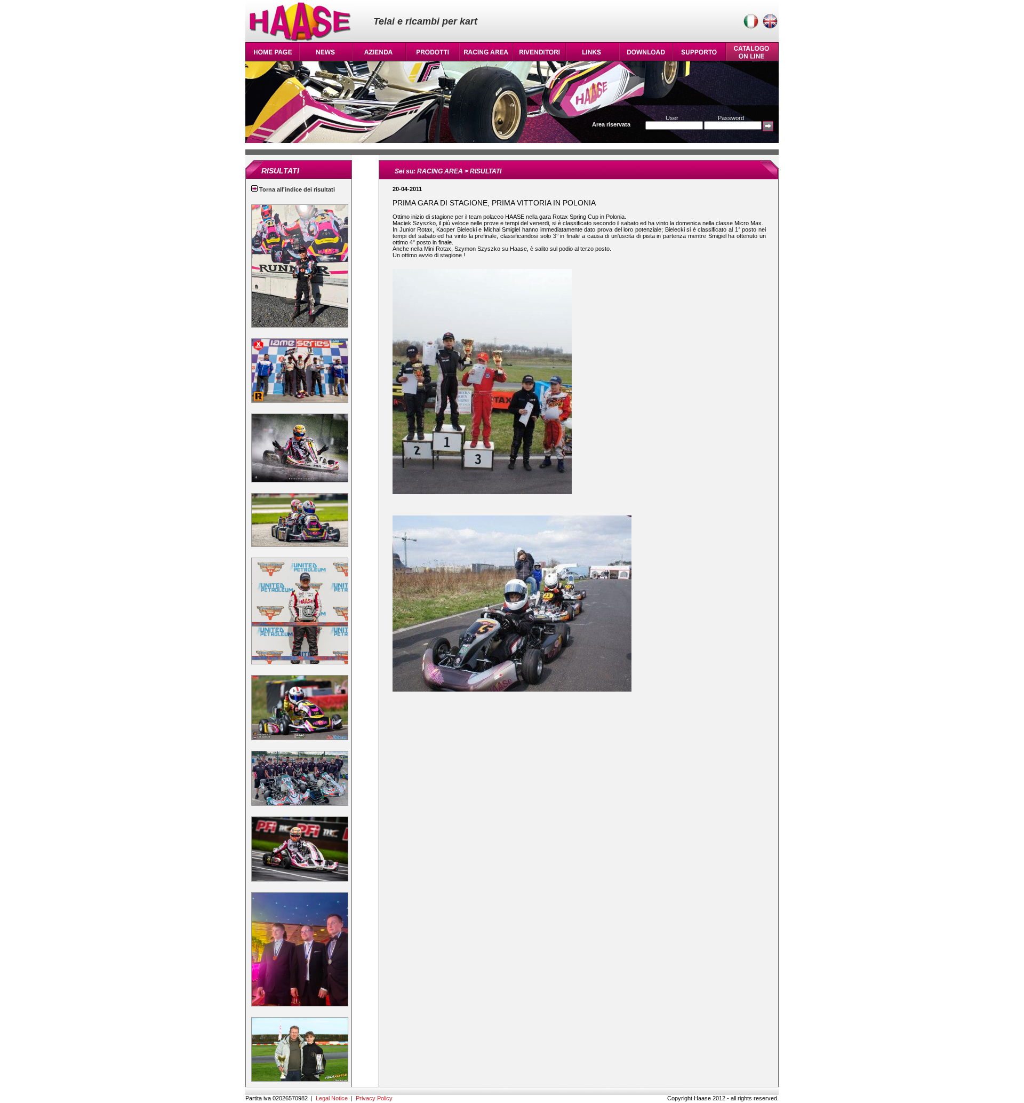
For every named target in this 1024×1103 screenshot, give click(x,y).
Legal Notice (332, 1098)
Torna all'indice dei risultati (296, 189)
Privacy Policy (374, 1098)
